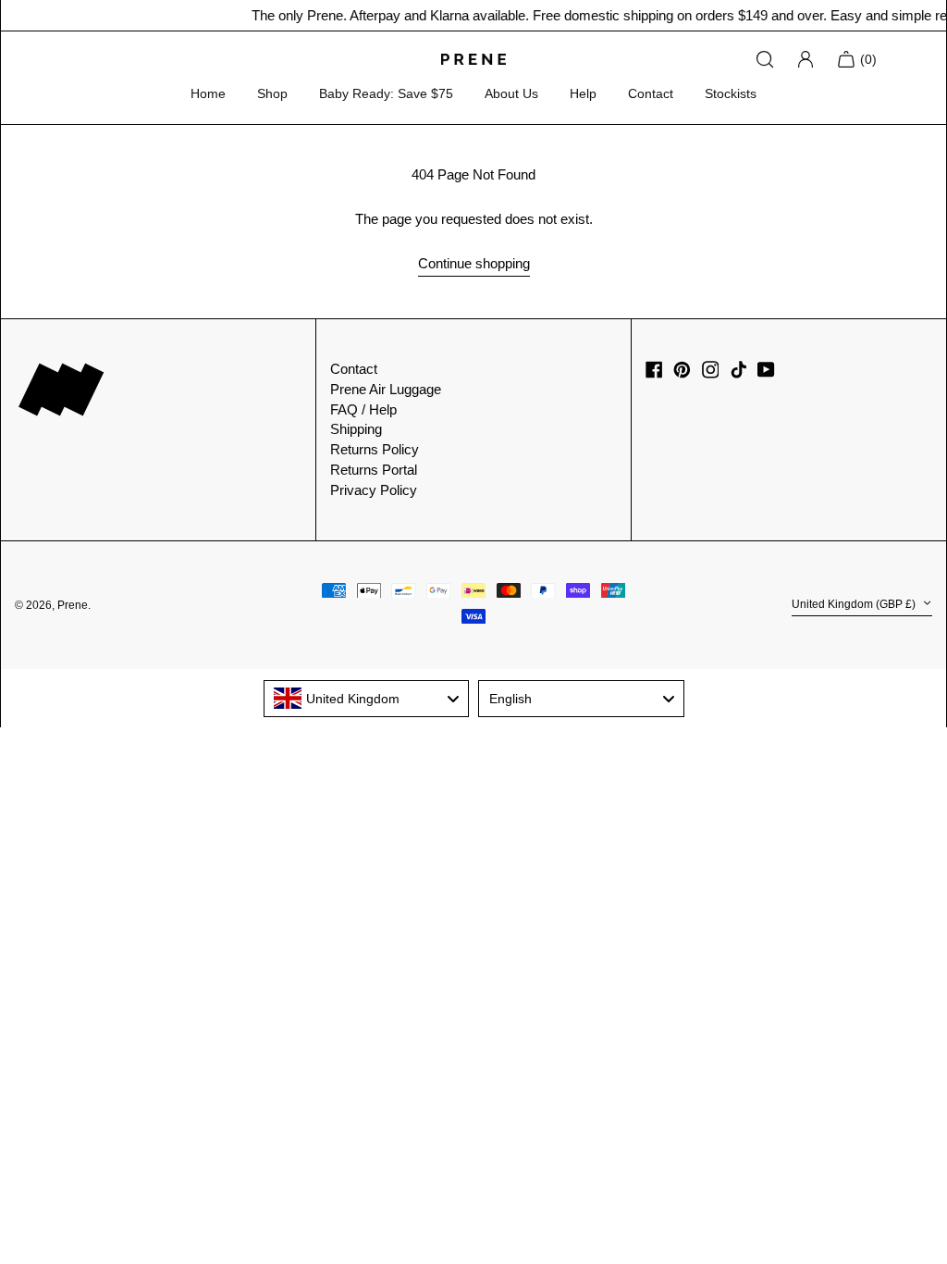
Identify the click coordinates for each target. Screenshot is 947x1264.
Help (583, 93)
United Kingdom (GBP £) (855, 604)
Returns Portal (373, 469)
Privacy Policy (373, 490)
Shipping (356, 429)
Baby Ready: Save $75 (386, 93)
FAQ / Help (363, 409)
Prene (72, 605)
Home (208, 93)
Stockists (730, 93)
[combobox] (367, 698)
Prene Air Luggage (385, 389)
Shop (272, 93)
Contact (650, 93)
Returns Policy (374, 449)
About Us (511, 93)
